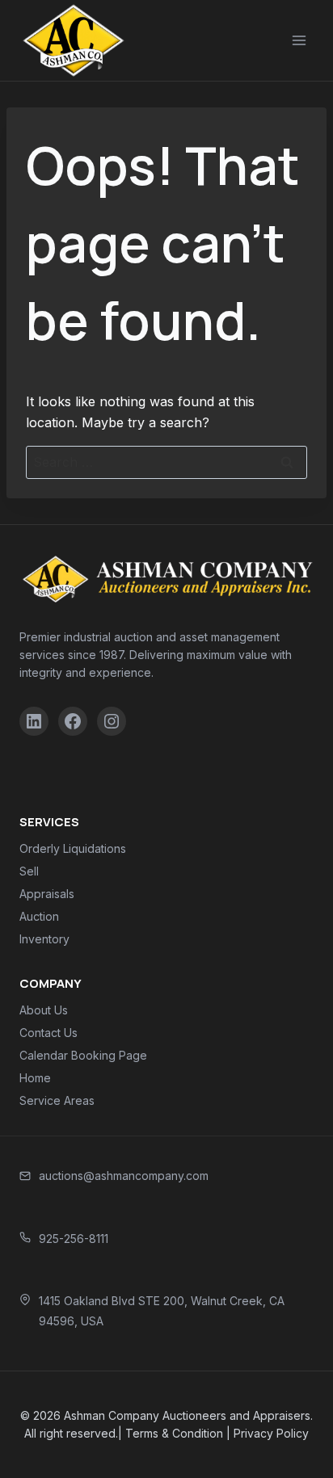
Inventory (44, 939)
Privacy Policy (271, 1433)
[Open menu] (299, 39)
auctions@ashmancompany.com (124, 1175)
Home (35, 1078)
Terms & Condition (174, 1433)
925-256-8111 (73, 1238)
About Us (43, 1010)
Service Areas (57, 1100)
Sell (29, 871)
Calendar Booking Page (83, 1055)
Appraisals (46, 894)
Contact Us (48, 1032)
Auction (39, 916)
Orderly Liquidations (72, 848)
